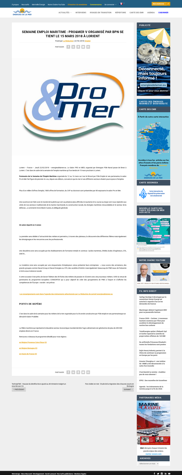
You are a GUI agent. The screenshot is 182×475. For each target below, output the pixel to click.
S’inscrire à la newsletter (77, 5)
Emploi (88, 41)
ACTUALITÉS (64, 13)
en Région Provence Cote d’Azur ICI (33, 342)
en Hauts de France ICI (28, 354)
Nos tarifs (25, 5)
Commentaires (96, 5)
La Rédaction (68, 41)
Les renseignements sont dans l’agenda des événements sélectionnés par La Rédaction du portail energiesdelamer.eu (66, 294)
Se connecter (109, 5)
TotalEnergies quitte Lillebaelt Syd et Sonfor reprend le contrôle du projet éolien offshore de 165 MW (153, 333)
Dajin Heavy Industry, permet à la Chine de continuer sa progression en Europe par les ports (152, 353)
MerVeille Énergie (38, 5)
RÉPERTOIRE (120, 13)
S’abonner (163, 13)
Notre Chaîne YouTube (56, 5)
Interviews (81, 13)
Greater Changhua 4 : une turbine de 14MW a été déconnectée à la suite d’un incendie (152, 363)
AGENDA (151, 13)
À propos (15, 5)
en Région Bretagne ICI (28, 348)
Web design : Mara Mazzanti (22, 474)
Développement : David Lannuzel (44, 474)
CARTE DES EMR (137, 13)
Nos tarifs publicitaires (65, 474)
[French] (122, 4)
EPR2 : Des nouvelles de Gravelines (153, 380)
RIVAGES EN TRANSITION (100, 13)
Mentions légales (80, 474)
